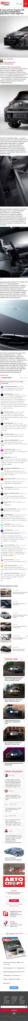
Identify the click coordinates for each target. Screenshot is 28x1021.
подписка (14, 1010)
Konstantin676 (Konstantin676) (12, 573)
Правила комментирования (21, 1019)
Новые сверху (23, 377)
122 (5, 612)
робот (22, 468)
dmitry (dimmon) (8, 530)
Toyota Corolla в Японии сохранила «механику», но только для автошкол (20, 616)
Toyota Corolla (4, 375)
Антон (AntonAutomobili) (10, 565)
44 (5, 623)
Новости (2, 59)
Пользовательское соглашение (8, 1019)
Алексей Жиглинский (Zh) (10, 386)
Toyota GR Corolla (16, 67)
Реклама (21, 1003)
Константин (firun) (8, 559)
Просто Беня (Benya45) (10, 509)
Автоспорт (6, 1003)
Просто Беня (17, 514)
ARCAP (21, 999)
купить (14, 987)
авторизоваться (11, 381)
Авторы (21, 997)
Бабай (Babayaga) (8, 394)
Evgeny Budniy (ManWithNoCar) (12, 468)
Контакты (22, 1001)
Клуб (13, 1003)
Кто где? (14, 1001)
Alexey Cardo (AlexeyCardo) (11, 440)
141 (5, 646)
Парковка (14, 999)
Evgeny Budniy (20, 478)
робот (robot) (7, 457)
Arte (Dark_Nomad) (9, 412)
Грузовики (6, 1001)
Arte (15, 423)
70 (5, 589)
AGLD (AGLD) (7, 524)
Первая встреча (4, 634)
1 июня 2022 (9, 59)
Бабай (16, 412)
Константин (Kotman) (9, 545)
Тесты (5, 999)
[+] (1, 391)
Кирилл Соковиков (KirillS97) (11, 493)
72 (8, 634)
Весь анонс (6, 983)
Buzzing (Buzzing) (8, 487)
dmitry (18, 545)
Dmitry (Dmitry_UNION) (10, 478)
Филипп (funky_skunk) (9, 449)
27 (5, 600)
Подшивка (14, 997)
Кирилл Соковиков (17, 502)
